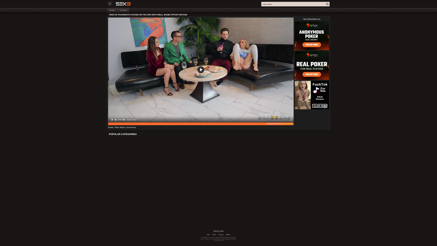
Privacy (221, 235)
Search (327, 4)
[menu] (109, 3)
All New (111, 10)
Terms (214, 235)
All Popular (123, 10)
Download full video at (280, 124)
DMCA (228, 235)
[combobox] (295, 4)
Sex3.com (127, 4)
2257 (208, 235)
